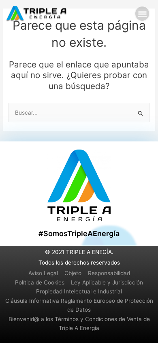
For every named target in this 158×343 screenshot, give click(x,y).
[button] (142, 14)
